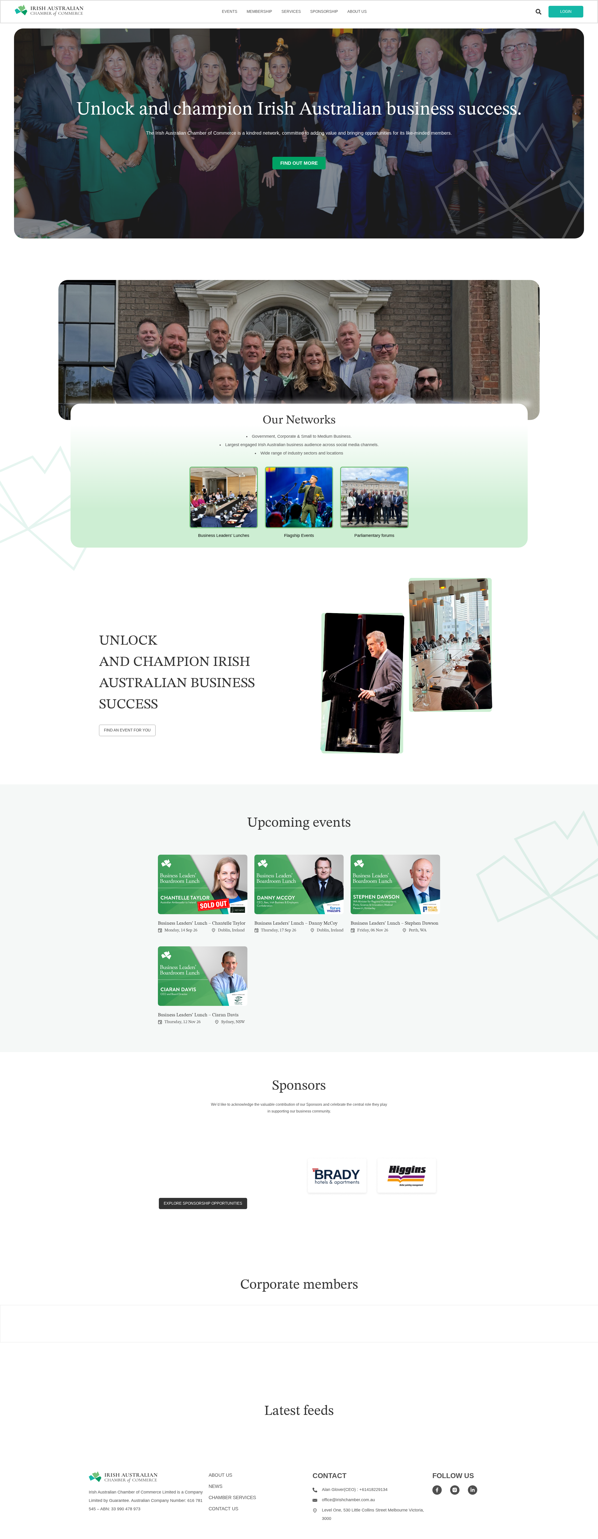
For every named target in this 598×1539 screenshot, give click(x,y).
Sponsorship (324, 12)
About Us (357, 12)
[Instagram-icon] (454, 1490)
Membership (259, 12)
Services (291, 12)
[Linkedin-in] (472, 1490)
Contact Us (223, 1508)
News (215, 1486)
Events (229, 12)
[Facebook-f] (437, 1490)
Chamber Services (232, 1497)
